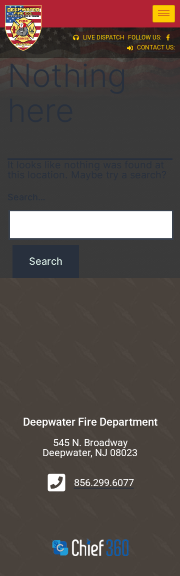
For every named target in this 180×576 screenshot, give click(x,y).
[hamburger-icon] (163, 13)
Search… (27, 197)
